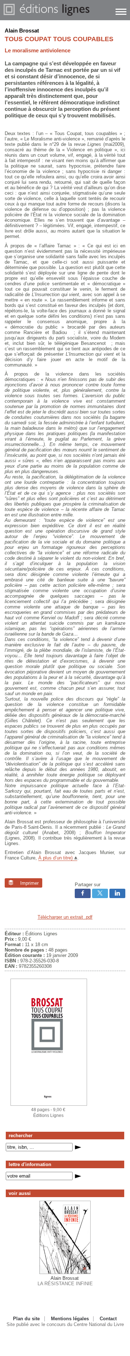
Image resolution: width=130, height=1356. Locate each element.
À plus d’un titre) (55, 858)
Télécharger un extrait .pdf (65, 917)
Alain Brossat (22, 30)
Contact (108, 1318)
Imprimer (29, 883)
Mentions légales (70, 1318)
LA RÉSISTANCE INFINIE (65, 1280)
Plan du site (26, 1318)
